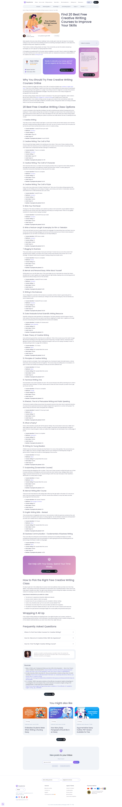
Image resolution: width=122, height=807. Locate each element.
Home (24, 10)
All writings (57, 35)
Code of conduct (70, 788)
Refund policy (69, 794)
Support (46, 792)
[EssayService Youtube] (27, 797)
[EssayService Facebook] (16, 797)
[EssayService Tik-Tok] (24, 797)
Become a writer (48, 788)
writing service (39, 54)
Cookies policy (69, 790)
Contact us (47, 790)
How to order (41, 2)
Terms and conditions (71, 796)
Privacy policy (69, 792)
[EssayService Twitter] (21, 797)
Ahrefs (32, 259)
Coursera (32, 130)
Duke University (34, 324)
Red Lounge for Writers (36, 501)
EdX (31, 412)
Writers (36, 2)
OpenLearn (33, 435)
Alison (32, 347)
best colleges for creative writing (44, 97)
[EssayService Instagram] (19, 797)
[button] (49, 2)
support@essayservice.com (22, 799)
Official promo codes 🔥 (50, 794)
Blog (27, 10)
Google (32, 390)
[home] (28, 2)
